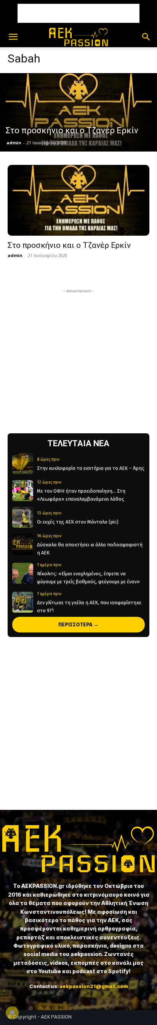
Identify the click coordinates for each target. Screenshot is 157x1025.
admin (13, 142)
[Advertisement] (78, 13)
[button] (13, 37)
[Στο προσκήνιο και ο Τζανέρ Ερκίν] (78, 112)
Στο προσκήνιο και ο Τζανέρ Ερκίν (69, 245)
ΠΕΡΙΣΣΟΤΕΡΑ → (78, 624)
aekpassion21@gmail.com (93, 986)
